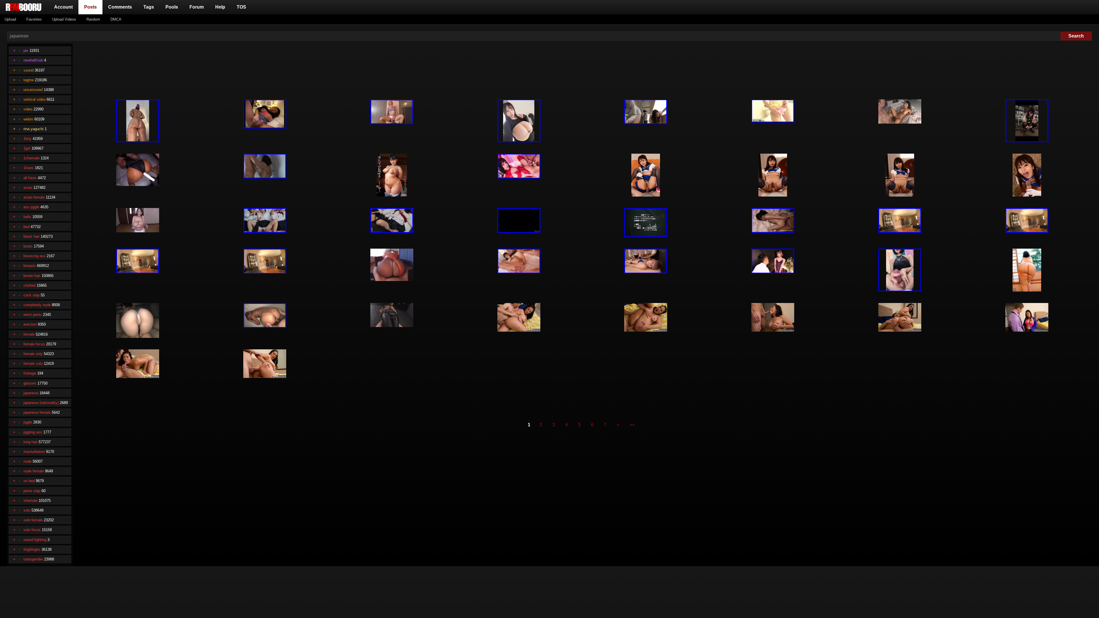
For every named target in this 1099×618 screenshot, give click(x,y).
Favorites (34, 19)
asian (27, 187)
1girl (26, 148)
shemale (30, 500)
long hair (30, 442)
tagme (28, 80)
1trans (28, 168)
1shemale (31, 158)
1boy (27, 138)
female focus (34, 344)
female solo (33, 363)
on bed (29, 481)
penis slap (31, 491)
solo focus (32, 530)
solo (26, 510)
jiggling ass (32, 432)
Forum (196, 7)
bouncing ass (34, 256)
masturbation (34, 451)
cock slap (31, 295)
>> (632, 424)
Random (93, 19)
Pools (171, 7)
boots (28, 246)
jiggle (27, 422)
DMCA (115, 19)
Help (220, 7)
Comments (120, 7)
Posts (91, 6)
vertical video (34, 99)
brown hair (31, 276)
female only (33, 354)
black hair (31, 236)
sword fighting (34, 540)
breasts (29, 266)
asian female (34, 197)
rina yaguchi (33, 129)
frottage (29, 373)
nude (27, 461)
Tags (148, 7)
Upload (10, 19)
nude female (33, 471)
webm (28, 119)
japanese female (37, 412)
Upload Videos (64, 19)
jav (25, 50)
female (29, 334)
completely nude (37, 305)
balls (27, 217)
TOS (241, 7)
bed (26, 227)
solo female (33, 520)
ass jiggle (31, 207)
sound (28, 70)
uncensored (33, 90)
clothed (29, 285)
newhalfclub (33, 60)
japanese (30, 393)
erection (30, 324)
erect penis (32, 314)
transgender (33, 559)
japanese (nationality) (41, 403)
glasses (29, 383)
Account (63, 7)
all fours (30, 178)
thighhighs (31, 549)
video (27, 109)
